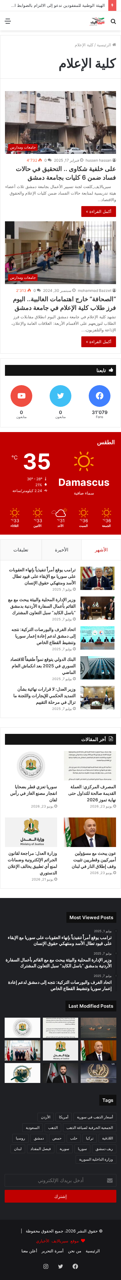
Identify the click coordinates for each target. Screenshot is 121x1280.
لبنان (18, 1148)
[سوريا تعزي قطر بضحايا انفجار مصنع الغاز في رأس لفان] (31, 765)
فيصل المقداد (40, 1148)
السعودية (32, 1127)
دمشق (39, 1138)
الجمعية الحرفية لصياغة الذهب (89, 1127)
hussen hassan (98, 160)
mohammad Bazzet (94, 290)
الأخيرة (61, 550)
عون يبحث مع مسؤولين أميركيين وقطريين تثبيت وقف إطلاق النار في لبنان (94, 859)
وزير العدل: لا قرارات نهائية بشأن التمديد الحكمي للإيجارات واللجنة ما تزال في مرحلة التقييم (44, 695)
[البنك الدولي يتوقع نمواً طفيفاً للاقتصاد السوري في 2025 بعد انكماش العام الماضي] (97, 667)
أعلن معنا (29, 1250)
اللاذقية (107, 1138)
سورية (64, 1148)
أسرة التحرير (53, 1250)
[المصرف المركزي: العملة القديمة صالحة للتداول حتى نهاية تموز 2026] (90, 765)
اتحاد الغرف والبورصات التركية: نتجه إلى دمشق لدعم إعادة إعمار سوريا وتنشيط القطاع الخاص (43, 636)
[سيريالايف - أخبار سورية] (97, 21)
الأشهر (101, 550)
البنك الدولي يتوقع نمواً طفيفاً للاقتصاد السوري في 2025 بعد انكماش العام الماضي (43, 665)
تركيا (89, 1138)
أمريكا (63, 1117)
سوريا (82, 1148)
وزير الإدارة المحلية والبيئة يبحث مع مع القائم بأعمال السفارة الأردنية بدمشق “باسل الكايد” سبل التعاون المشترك (42, 606)
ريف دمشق (104, 1148)
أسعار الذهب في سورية (95, 1117)
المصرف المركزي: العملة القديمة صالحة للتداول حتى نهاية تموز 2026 (92, 793)
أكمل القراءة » (98, 211)
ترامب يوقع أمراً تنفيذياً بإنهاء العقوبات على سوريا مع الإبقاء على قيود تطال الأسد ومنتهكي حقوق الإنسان (42, 576)
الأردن (45, 1117)
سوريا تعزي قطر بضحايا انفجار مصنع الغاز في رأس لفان (33, 793)
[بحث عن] (113, 23)
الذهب (53, 1127)
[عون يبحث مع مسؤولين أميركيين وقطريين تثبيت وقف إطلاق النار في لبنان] (90, 832)
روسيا (20, 1138)
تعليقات (20, 550)
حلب (73, 1138)
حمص (56, 1138)
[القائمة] (8, 23)
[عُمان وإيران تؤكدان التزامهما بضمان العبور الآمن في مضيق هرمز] (98, 1028)
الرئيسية (104, 44)
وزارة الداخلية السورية (96, 1159)
